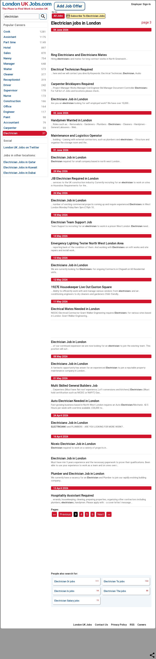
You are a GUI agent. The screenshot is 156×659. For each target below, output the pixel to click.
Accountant (25, 122)
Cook (25, 31)
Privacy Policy (119, 624)
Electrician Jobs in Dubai (19, 173)
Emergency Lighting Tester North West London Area (87, 243)
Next (100, 514)
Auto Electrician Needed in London (75, 401)
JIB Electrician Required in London (75, 178)
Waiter (25, 69)
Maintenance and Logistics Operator (76, 135)
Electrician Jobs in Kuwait (20, 167)
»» (109, 514)
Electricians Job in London (69, 99)
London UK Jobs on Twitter (21, 147)
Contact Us (101, 624)
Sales (25, 53)
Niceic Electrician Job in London (73, 444)
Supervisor (25, 90)
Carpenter (25, 128)
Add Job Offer (69, 6)
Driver (25, 85)
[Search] (43, 16)
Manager (25, 63)
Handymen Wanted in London (71, 120)
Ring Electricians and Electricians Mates (79, 55)
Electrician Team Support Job (71, 222)
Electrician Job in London (68, 157)
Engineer (25, 112)
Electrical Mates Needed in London (75, 309)
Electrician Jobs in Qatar (20, 162)
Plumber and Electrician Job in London (77, 473)
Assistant (25, 37)
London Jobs (21, 4)
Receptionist (25, 79)
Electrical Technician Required (72, 69)
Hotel (25, 47)
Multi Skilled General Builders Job (74, 385)
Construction (25, 101)
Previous (65, 514)
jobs (76, 581)
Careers (141, 624)
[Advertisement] (25, 223)
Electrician (24, 133)
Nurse (25, 96)
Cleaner (25, 74)
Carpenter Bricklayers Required (72, 84)
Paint (25, 117)
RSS (132, 624)
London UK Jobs (82, 624)
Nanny (25, 58)
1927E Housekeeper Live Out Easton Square (81, 287)
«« (54, 514)
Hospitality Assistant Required (72, 495)
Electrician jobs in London (76, 23)
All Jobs (58, 15)
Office (25, 106)
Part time (25, 42)
